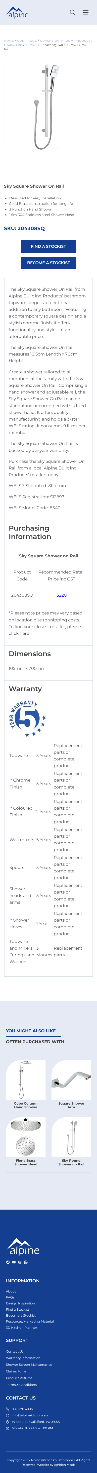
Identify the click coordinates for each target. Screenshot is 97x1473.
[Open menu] (85, 12)
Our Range (27, 40)
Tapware (14, 45)
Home (9, 40)
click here (19, 633)
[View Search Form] (72, 12)
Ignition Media (65, 1465)
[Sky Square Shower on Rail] (48, 106)
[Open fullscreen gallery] (88, 146)
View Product (25, 1103)
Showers (33, 45)
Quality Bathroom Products (66, 40)
